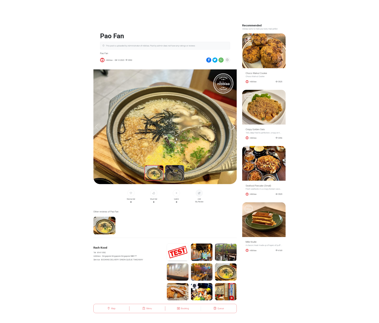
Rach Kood (100, 247)
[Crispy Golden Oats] (264, 107)
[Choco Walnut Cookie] (264, 51)
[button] (233, 126)
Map (113, 308)
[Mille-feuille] (264, 219)
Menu (149, 308)
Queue (220, 308)
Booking (185, 308)
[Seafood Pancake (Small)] (264, 163)
